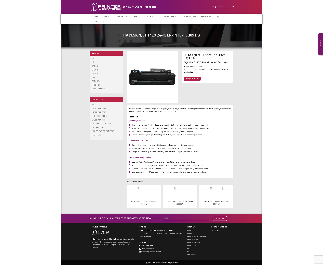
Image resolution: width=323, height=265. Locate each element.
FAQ (217, 16)
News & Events (190, 16)
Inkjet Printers (99, 108)
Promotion (206, 16)
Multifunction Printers (103, 131)
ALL (93, 58)
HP (93, 62)
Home (96, 16)
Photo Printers (99, 116)
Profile (107, 16)
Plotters (96, 135)
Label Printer (98, 119)
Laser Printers (99, 112)
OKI (93, 77)
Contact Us (99, 21)
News (189, 248)
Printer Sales (150, 16)
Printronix (97, 84)
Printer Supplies (170, 16)
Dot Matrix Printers (101, 123)
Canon (95, 66)
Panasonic (96, 81)
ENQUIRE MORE (192, 78)
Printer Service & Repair (127, 16)
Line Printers (98, 127)
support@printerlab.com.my (152, 252)
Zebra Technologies (101, 88)
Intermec (96, 73)
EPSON (95, 69)
